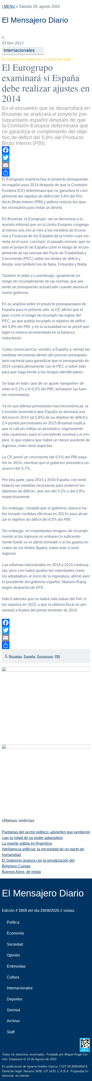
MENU (9, 6)
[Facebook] (46, 150)
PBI (57, 656)
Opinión (13, 955)
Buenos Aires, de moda (21, 872)
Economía (15, 933)
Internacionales (19, 50)
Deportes (14, 999)
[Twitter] (46, 157)
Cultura (13, 977)
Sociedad (15, 944)
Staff (10, 1032)
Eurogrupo (45, 656)
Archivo (13, 1021)
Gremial (13, 1010)
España (29, 656)
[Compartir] (46, 173)
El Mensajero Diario (35, 20)
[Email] (46, 165)
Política (13, 922)
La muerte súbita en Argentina (27, 843)
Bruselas (15, 656)
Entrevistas (16, 966)
